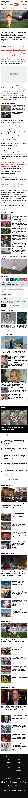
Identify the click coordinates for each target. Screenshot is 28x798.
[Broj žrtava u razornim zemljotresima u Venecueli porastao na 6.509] (6, 517)
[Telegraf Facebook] (8, 785)
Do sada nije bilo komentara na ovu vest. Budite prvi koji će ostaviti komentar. (13, 302)
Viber (24, 284)
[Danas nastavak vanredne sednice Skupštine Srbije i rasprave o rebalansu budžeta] (14, 494)
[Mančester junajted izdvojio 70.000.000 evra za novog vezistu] (14, 630)
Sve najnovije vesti (14, 479)
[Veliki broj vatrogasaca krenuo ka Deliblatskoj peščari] (14, 417)
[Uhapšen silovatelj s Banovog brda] (6, 115)
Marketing (9, 790)
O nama (4, 790)
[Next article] (27, 399)
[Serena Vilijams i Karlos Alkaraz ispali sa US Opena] (6, 661)
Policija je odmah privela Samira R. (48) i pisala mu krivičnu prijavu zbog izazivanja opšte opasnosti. (13, 164)
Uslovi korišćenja (20, 289)
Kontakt (18, 792)
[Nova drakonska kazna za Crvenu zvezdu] (6, 651)
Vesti (2, 30)
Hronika (6, 30)
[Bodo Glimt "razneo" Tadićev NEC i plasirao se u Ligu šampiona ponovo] (6, 679)
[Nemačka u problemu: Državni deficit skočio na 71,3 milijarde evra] (6, 585)
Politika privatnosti (12, 792)
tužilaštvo (10, 294)
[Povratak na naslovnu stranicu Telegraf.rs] (5, 2)
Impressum (14, 790)
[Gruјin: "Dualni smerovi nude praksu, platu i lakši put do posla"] (6, 526)
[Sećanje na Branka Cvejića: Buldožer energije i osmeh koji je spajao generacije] (6, 719)
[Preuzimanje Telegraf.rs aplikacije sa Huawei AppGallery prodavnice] (23, 782)
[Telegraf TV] (19, 785)
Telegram (3, 286)
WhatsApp (19, 284)
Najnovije (7, 485)
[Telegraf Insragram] (15, 785)
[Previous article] (1, 399)
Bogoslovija (3, 294)
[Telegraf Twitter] (12, 785)
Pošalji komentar (14, 305)
